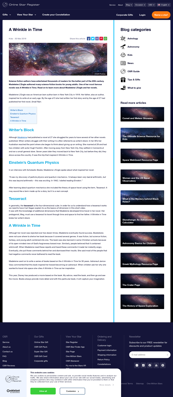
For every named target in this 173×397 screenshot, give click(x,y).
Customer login (104, 345)
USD (150, 5)
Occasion (139, 5)
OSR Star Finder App (75, 347)
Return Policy (104, 359)
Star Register (72, 342)
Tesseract (14, 117)
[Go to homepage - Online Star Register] (21, 4)
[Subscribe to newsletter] (167, 355)
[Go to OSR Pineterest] (163, 365)
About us (7, 347)
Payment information (107, 350)
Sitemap (140, 383)
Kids (11, 38)
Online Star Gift (41, 342)
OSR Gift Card (40, 356)
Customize (71, 391)
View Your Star (25, 14)
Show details (105, 385)
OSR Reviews (9, 365)
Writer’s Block (16, 110)
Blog (128, 5)
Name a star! (161, 14)
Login (142, 14)
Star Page (70, 351)
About (120, 5)
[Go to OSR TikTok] (143, 365)
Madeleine (22, 137)
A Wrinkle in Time (18, 121)
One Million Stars (73, 356)
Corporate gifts (41, 361)
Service (112, 5)
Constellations (104, 364)
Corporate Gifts (124, 14)
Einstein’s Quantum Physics (23, 113)
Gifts (5, 14)
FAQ (4, 356)
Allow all (43, 391)
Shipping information (107, 355)
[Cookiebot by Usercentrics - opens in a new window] (13, 391)
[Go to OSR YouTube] (156, 365)
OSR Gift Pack (40, 347)
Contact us (8, 351)
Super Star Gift (40, 351)
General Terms (126, 383)
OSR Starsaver (72, 361)
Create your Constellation (56, 14)
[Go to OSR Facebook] (150, 365)
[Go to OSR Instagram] (137, 365)
